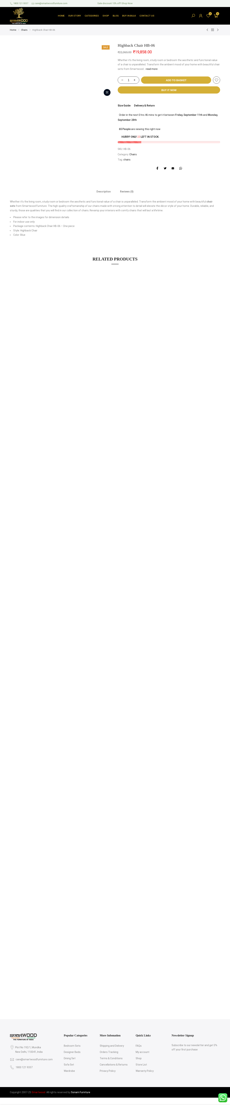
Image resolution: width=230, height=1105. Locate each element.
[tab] (103, 191)
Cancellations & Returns (114, 1064)
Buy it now (168, 90)
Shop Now (127, 3)
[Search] (193, 16)
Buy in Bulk (129, 15)
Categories (92, 15)
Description (103, 191)
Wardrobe (69, 1070)
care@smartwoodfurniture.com (51, 3)
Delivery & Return (144, 105)
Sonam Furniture (80, 1092)
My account (142, 1052)
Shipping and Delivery (112, 1045)
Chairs (24, 30)
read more (151, 69)
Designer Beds (72, 1052)
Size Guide (124, 105)
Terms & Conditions (111, 1058)
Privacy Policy (108, 1070)
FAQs (139, 1045)
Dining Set (69, 1058)
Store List (141, 1064)
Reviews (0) (127, 191)
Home (61, 15)
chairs (126, 159)
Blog (116, 15)
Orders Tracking (109, 1052)
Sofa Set (69, 1064)
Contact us (146, 15)
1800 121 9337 (20, 3)
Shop (105, 15)
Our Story (74, 15)
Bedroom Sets (72, 1045)
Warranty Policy (145, 1070)
